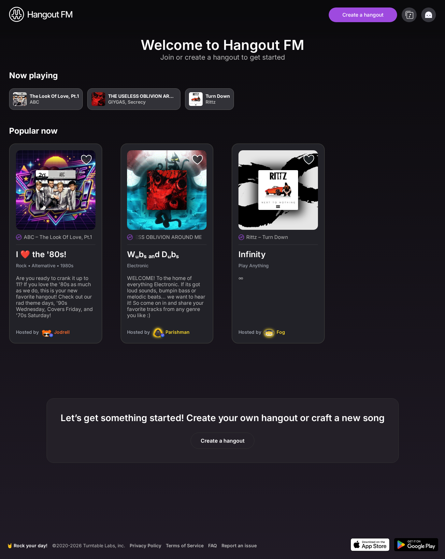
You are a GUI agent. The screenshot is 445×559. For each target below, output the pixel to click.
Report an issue (239, 545)
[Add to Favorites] (86, 159)
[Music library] (409, 14)
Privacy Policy (145, 545)
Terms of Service (185, 545)
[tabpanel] (222, 211)
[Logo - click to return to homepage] (41, 15)
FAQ (212, 545)
